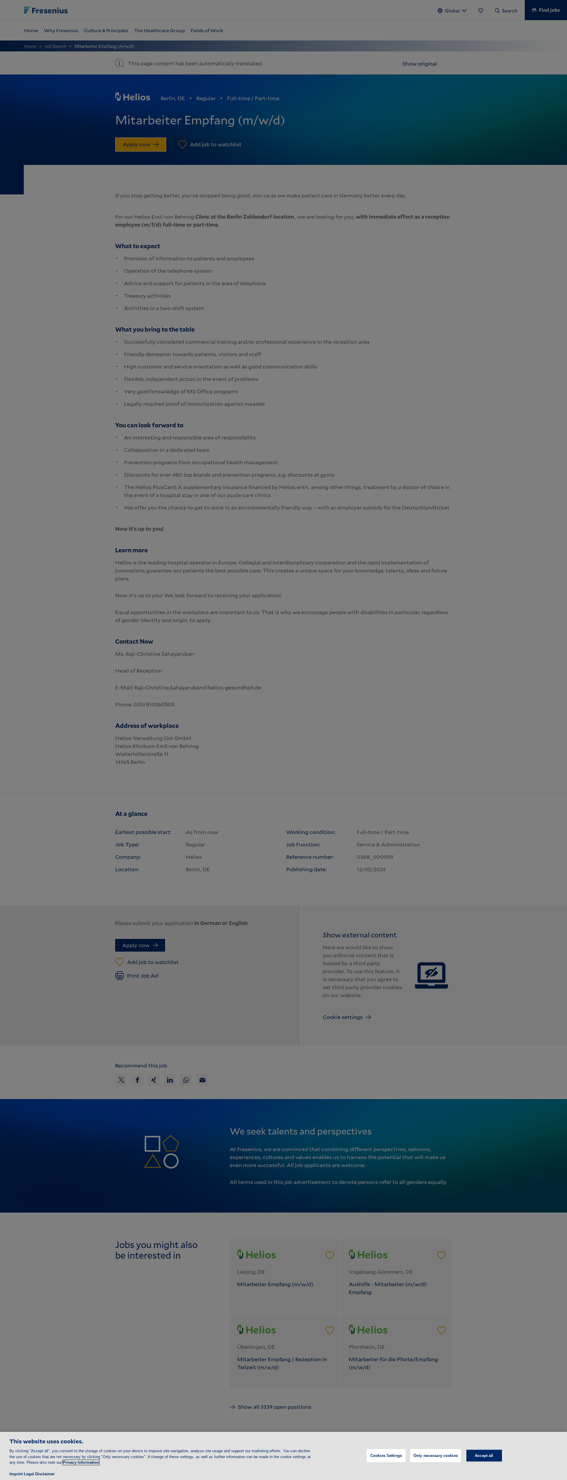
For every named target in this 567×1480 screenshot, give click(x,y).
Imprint (16, 1474)
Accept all (484, 1455)
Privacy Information (81, 1462)
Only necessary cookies (435, 1455)
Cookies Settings (386, 1455)
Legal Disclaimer (39, 1474)
